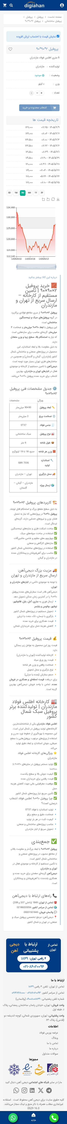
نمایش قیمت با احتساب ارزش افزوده (36, 37)
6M (29, 192)
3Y (42, 192)
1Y (36, 192)
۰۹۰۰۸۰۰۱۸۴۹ (33, 999)
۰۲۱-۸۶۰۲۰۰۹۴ (33, 966)
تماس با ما (52, 1043)
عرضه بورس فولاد (48, 1033)
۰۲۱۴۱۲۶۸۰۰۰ (18, 993)
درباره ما (53, 1048)
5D (9, 192)
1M (16, 192)
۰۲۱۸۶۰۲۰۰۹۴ (34, 993)
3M (22, 192)
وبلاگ (55, 1038)
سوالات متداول (50, 1054)
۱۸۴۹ (24, 958)
